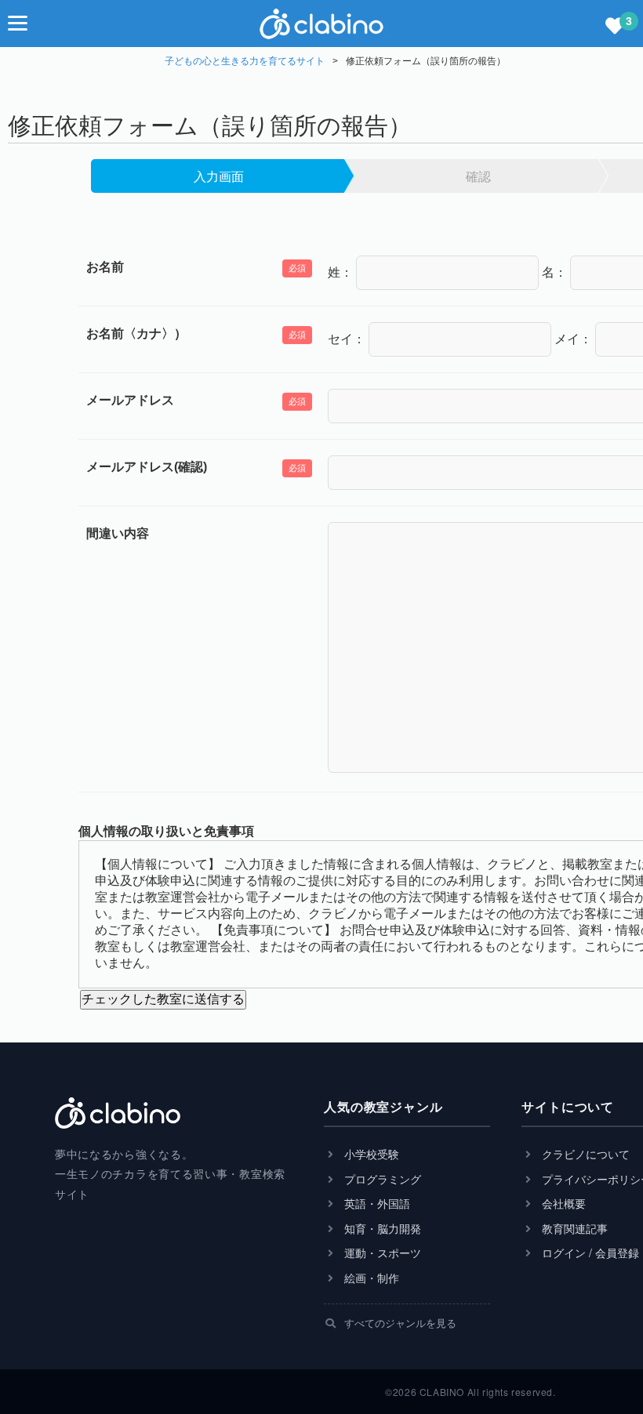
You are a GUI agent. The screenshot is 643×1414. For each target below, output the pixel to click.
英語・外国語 (375, 1203)
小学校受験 (370, 1154)
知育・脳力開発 (381, 1228)
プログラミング (381, 1179)
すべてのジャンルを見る (398, 1322)
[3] (614, 27)
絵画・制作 (370, 1278)
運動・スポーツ (381, 1252)
